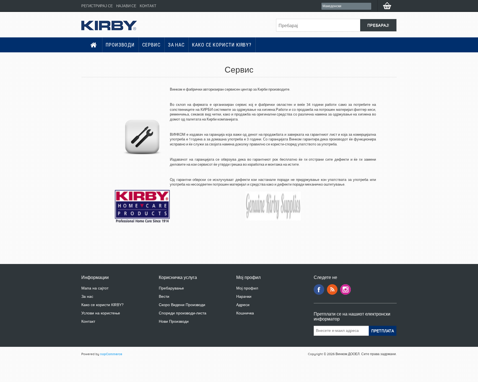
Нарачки (243, 296)
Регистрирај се (97, 6)
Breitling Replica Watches (19, 376)
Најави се (126, 6)
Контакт (148, 6)
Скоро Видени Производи (182, 305)
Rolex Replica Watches (17, 372)
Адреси (243, 305)
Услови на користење (100, 313)
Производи (120, 45)
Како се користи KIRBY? (221, 45)
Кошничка (245, 313)
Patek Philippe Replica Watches (24, 363)
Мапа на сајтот (94, 288)
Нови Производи (174, 321)
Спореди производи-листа (182, 313)
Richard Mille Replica (16, 367)
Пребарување (171, 288)
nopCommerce (111, 354)
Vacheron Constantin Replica (22, 380)
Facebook (319, 289)
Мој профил (247, 288)
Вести (164, 296)
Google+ (345, 289)
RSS (332, 289)
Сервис (151, 45)
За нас (176, 45)
